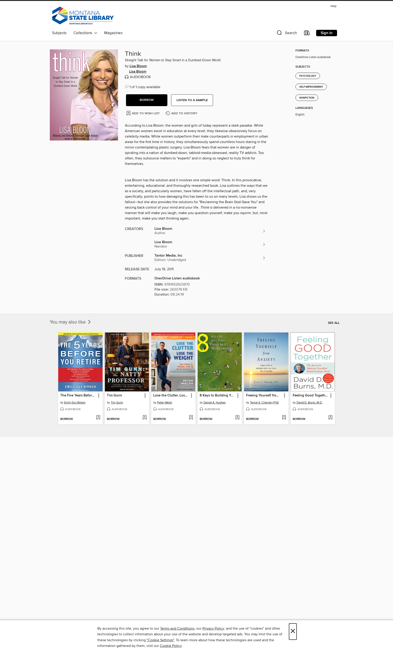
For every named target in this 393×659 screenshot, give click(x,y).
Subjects (59, 33)
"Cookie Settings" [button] (160, 640)
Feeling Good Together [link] (310, 395)
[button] (286, 33)
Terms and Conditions (177, 628)
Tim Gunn (117, 402)
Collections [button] (83, 33)
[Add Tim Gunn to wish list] (144, 418)
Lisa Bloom (138, 66)
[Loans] (307, 33)
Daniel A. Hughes (215, 402)
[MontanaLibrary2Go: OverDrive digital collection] (83, 15)
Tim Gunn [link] (114, 395)
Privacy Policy (213, 628)
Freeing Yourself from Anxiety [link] (264, 395)
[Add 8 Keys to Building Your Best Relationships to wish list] (237, 418)
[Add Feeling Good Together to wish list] (330, 418)
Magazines (113, 33)
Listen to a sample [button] (192, 100)
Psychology (307, 76)
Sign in (327, 33)
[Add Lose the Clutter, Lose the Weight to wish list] (191, 418)
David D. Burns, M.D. (309, 402)
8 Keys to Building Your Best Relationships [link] (217, 395)
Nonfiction (306, 98)
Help (333, 6)
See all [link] (334, 323)
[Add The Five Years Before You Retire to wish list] (98, 418)
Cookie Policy (170, 646)
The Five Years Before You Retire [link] (78, 395)
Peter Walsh (164, 402)
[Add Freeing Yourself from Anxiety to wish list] (284, 418)
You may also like (68, 322)
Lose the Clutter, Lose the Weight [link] (171, 395)
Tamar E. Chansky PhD (264, 402)
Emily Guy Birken (75, 402)
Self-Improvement (311, 87)
